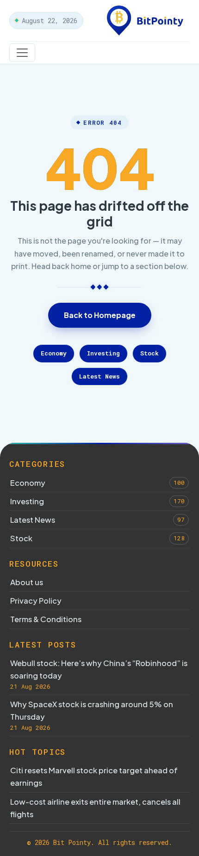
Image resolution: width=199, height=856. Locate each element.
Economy (54, 353)
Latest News (99, 376)
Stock (149, 353)
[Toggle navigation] (22, 52)
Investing (103, 353)
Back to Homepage (100, 315)
